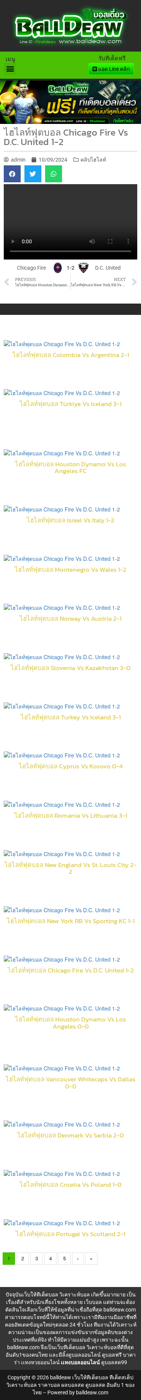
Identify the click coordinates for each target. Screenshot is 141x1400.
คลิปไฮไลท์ (93, 160)
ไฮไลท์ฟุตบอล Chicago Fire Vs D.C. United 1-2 (71, 970)
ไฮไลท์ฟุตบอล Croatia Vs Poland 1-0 (70, 1184)
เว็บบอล (93, 1302)
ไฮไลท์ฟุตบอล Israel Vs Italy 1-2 (70, 520)
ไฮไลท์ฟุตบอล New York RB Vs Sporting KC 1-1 (71, 921)
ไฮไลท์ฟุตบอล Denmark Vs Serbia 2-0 (70, 1135)
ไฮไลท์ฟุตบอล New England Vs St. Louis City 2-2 (70, 868)
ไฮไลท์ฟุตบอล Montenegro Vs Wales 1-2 (70, 569)
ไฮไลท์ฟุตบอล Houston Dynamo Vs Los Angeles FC (70, 468)
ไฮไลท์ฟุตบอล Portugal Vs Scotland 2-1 (70, 1234)
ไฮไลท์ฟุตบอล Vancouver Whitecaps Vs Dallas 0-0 (70, 1083)
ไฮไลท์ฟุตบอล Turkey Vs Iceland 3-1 (71, 717)
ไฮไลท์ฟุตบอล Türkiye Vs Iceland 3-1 (70, 404)
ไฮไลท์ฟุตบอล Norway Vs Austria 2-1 (70, 618)
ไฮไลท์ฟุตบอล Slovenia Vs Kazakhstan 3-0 (70, 668)
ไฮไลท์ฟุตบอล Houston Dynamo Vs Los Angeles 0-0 (70, 1023)
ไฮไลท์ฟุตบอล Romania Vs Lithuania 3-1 (70, 815)
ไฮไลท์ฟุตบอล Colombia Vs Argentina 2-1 (70, 355)
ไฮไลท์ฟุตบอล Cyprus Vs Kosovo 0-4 (71, 766)
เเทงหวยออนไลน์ (40, 1362)
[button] (10, 69)
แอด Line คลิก (113, 69)
